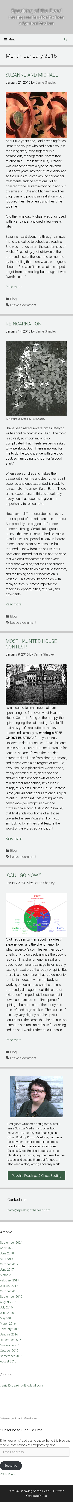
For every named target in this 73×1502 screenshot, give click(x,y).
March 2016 (8, 1323)
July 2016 (6, 1307)
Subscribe (10, 1465)
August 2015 (8, 1361)
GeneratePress (36, 1496)
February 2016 (9, 1329)
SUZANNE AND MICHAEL (32, 75)
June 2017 (7, 1269)
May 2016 (6, 1318)
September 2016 (11, 1296)
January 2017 (9, 1286)
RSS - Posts (8, 1474)
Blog (13, 299)
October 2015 (9, 1350)
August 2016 (8, 1302)
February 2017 (9, 1280)
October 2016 (9, 1291)
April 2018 (6, 1259)
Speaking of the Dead (36, 10)
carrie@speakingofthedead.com (28, 1210)
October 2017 (9, 1264)
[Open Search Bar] (65, 39)
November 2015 (11, 1345)
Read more (14, 287)
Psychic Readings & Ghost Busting (36, 1175)
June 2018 (7, 1253)
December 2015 (10, 1340)
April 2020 (6, 1248)
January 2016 (9, 1334)
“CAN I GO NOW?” (23, 875)
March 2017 (8, 1275)
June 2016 (7, 1313)
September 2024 (11, 1242)
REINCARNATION (23, 324)
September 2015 (11, 1356)
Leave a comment (23, 305)
